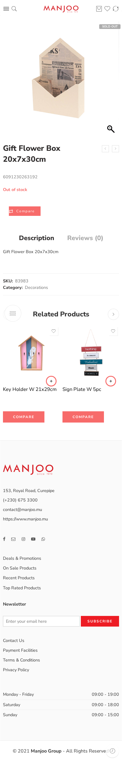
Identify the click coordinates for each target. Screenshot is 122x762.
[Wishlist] (53, 331)
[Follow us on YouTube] (33, 539)
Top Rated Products (22, 588)
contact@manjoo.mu (22, 509)
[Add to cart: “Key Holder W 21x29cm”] (51, 381)
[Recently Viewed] (112, 751)
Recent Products (19, 578)
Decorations (36, 287)
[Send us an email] (13, 539)
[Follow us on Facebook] (4, 539)
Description (36, 238)
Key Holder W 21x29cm (30, 389)
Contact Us (13, 640)
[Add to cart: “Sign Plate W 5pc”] (110, 381)
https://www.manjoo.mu (25, 519)
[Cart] (99, 9)
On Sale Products (19, 568)
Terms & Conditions (21, 660)
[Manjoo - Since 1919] (61, 9)
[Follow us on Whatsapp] (43, 539)
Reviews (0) (85, 238)
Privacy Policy (16, 670)
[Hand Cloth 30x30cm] (105, 148)
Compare (25, 211)
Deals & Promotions (22, 558)
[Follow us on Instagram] (23, 539)
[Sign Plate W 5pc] (90, 353)
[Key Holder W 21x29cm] (31, 353)
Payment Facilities (20, 650)
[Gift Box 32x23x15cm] (115, 148)
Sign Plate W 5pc (81, 389)
